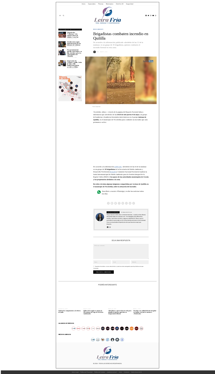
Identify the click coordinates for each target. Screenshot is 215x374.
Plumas (100, 4)
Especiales (91, 4)
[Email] (133, 203)
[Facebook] (146, 15)
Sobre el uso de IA (136, 372)
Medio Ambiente (98, 29)
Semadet (113, 172)
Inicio (83, 4)
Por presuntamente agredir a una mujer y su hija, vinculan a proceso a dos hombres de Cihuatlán (74, 53)
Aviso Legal (75, 372)
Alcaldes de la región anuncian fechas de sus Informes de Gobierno (74, 43)
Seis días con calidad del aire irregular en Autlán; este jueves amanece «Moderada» (144, 312)
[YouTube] (153, 15)
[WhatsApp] (156, 15)
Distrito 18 (119, 4)
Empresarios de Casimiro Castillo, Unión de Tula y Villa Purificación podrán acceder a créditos (74, 64)
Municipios (109, 4)
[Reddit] (130, 203)
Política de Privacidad (86, 372)
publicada (118, 167)
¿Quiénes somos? (112, 372)
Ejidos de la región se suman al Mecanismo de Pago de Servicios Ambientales (93, 312)
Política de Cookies (99, 372)
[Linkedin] (122, 203)
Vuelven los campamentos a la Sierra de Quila (69, 311)
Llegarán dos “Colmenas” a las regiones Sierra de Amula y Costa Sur (72, 35)
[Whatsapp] (126, 203)
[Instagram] (151, 15)
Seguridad (129, 4)
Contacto (126, 372)
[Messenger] (112, 203)
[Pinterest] (119, 203)
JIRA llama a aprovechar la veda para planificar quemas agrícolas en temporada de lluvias (119, 312)
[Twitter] (148, 15)
